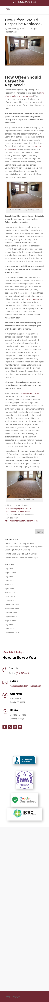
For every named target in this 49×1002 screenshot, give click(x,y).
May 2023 (9, 584)
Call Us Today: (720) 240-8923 (25, 2)
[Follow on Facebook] (4, 727)
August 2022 (10, 620)
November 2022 (12, 608)
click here (6, 983)
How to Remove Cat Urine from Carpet (21, 557)
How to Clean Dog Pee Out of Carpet (20, 554)
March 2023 (10, 592)
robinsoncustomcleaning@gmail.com (25, 686)
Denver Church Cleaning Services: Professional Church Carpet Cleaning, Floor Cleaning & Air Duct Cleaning (24, 546)
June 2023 (9, 580)
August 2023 (10, 572)
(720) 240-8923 (22, 673)
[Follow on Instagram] (15, 727)
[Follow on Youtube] (20, 727)
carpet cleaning (32, 299)
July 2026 (9, 568)
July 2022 (9, 624)
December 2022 (12, 604)
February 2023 (11, 596)
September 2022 (12, 616)
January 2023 (10, 600)
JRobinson (12, 28)
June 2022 (9, 628)
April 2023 (9, 588)
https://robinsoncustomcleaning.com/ (21, 521)
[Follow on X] (10, 727)
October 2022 (11, 612)
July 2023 (9, 576)
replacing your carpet (30, 393)
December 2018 (12, 632)
